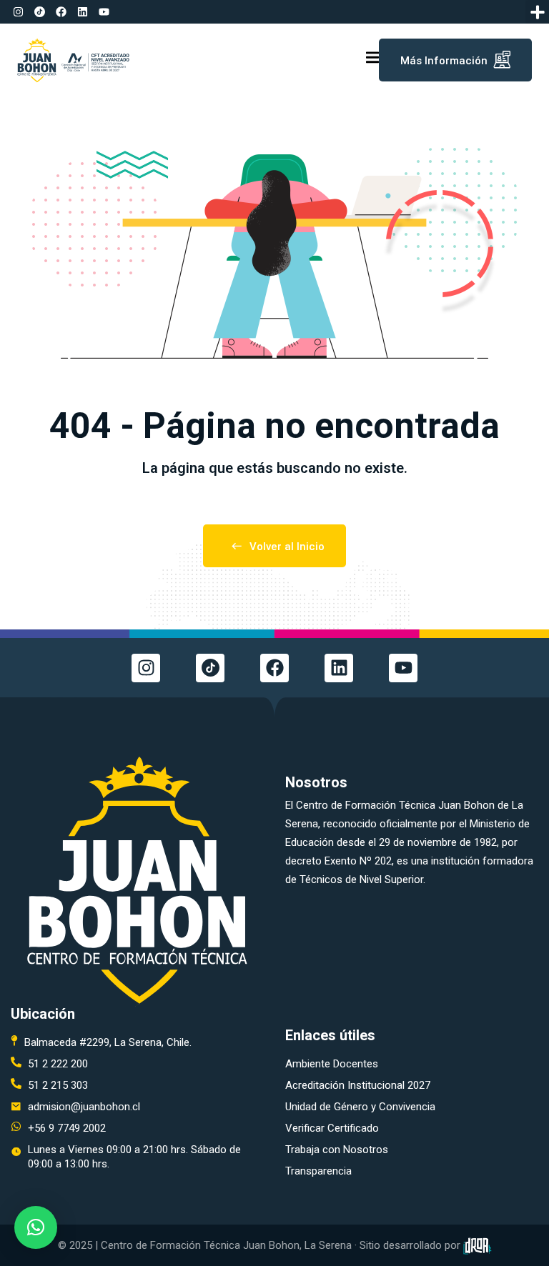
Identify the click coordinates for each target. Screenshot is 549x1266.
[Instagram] (18, 12)
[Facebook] (60, 12)
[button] (537, 12)
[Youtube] (103, 12)
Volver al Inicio (287, 546)
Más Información (444, 60)
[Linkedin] (82, 12)
